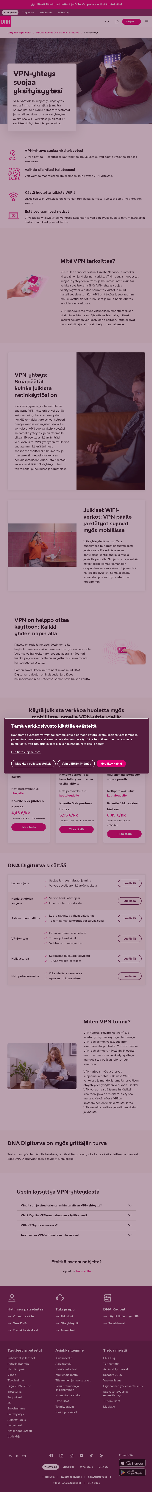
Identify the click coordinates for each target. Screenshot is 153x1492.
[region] (75, 746)
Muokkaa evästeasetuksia (33, 763)
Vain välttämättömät (76, 763)
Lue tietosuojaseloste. (26, 752)
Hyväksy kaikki (111, 763)
